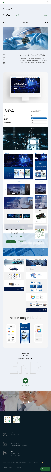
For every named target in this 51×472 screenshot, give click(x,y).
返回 (45, 15)
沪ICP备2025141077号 (37, 462)
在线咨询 (11, 242)
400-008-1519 (16, 434)
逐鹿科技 (5, 467)
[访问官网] (17, 15)
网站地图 (19, 467)
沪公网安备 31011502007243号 (9, 465)
